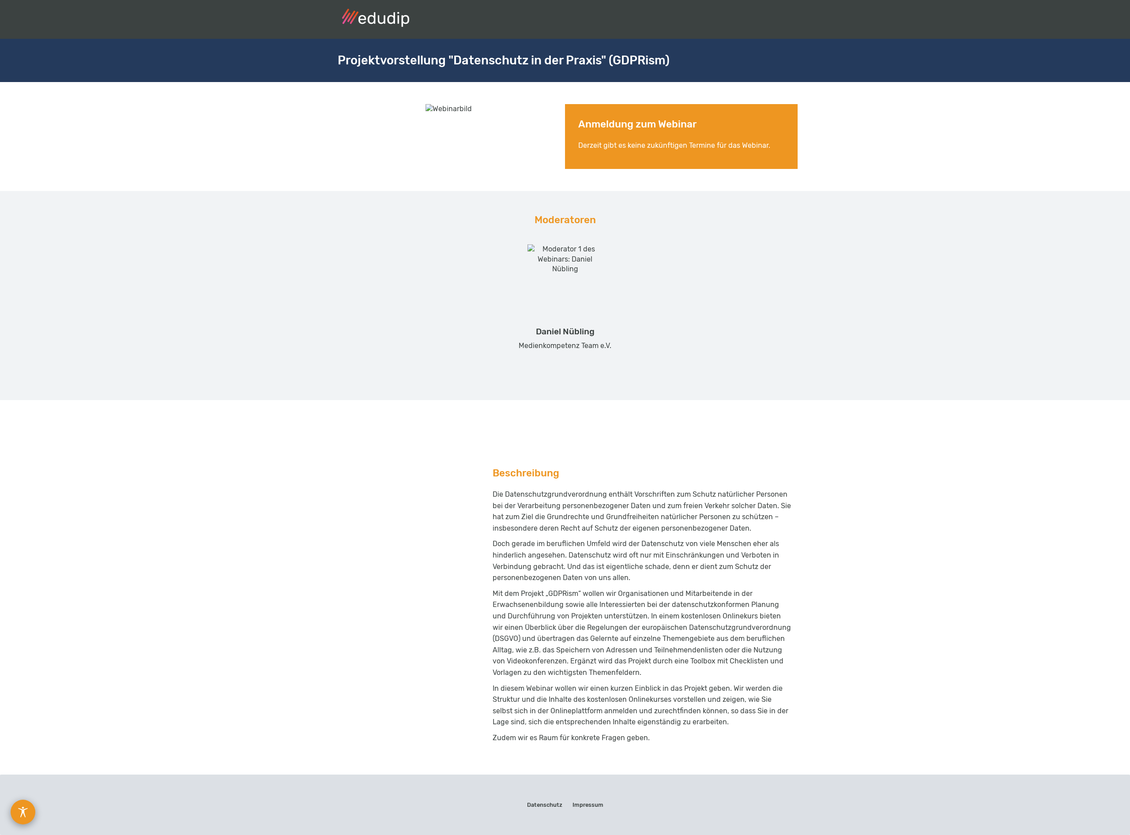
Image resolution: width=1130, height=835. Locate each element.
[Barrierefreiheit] (23, 812)
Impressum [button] (588, 804)
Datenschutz (544, 804)
